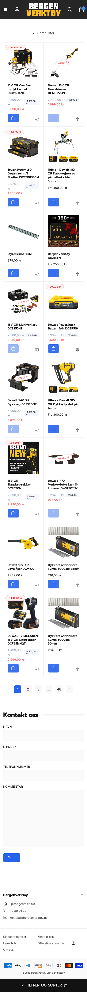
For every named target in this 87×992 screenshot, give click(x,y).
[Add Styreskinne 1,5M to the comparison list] (37, 274)
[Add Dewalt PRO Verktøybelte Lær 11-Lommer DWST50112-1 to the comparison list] (77, 514)
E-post (9, 746)
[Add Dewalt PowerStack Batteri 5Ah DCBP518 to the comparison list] (77, 350)
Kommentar (13, 786)
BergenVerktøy (38, 972)
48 (59, 689)
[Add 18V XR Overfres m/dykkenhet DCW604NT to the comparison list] (37, 119)
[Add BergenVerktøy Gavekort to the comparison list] (77, 274)
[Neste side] (69, 689)
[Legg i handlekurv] (13, 118)
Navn (7, 726)
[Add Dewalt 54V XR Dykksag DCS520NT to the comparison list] (37, 430)
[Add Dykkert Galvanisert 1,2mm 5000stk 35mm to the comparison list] (77, 585)
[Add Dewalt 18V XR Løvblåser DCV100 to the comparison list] (37, 585)
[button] (5, 9)
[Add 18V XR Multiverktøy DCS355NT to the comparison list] (37, 350)
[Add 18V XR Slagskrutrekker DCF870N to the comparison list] (37, 514)
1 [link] (17, 689)
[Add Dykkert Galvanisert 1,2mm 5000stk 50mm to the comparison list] (77, 669)
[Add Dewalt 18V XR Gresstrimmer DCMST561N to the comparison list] (77, 119)
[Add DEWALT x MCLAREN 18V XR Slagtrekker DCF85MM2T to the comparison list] (37, 669)
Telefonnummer (16, 766)
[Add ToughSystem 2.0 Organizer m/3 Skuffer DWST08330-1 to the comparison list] (37, 203)
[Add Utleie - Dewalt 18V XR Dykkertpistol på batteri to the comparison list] (77, 430)
